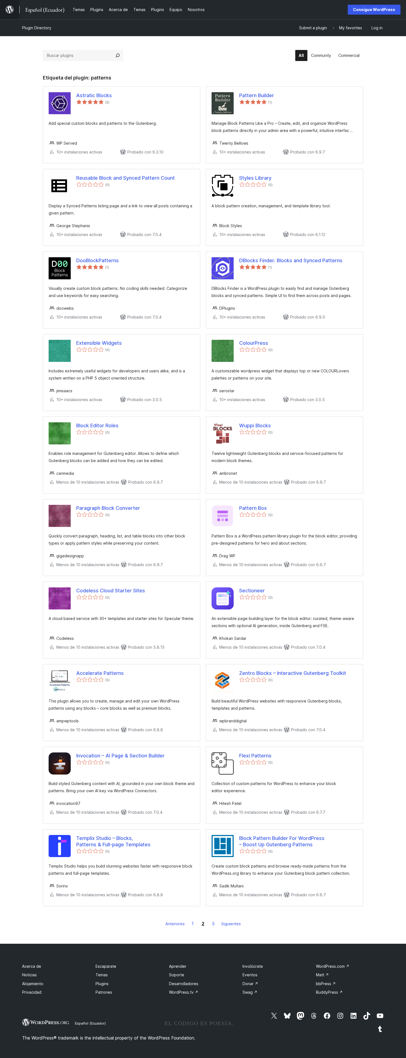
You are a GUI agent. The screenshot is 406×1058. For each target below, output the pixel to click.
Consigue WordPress (374, 9)
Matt (322, 974)
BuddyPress (329, 992)
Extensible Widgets (99, 343)
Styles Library (255, 178)
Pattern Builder (256, 95)
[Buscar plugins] (117, 55)
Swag (249, 992)
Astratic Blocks (94, 95)
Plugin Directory (36, 27)
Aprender (177, 966)
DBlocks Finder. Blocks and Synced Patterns (290, 260)
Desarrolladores (183, 983)
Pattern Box (253, 508)
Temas (102, 974)
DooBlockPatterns (97, 260)
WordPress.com (332, 966)
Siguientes (231, 923)
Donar (250, 983)
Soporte (176, 974)
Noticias (29, 974)
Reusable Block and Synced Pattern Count (125, 178)
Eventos (249, 974)
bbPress (326, 983)
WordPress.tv (183, 992)
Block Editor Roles (97, 425)
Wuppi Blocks (255, 425)
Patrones (104, 992)
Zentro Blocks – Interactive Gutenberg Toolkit (292, 673)
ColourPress (253, 343)
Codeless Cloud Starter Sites (110, 590)
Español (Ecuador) (90, 1023)
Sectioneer (252, 590)
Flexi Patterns (255, 756)
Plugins (102, 983)
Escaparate (106, 966)
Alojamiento (32, 983)
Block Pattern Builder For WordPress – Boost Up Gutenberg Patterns (282, 841)
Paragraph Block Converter (108, 508)
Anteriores (175, 923)
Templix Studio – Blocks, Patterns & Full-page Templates (113, 841)
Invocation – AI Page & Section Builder (120, 756)
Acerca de (31, 966)
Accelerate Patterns (100, 673)
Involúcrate (252, 966)
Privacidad (31, 992)
